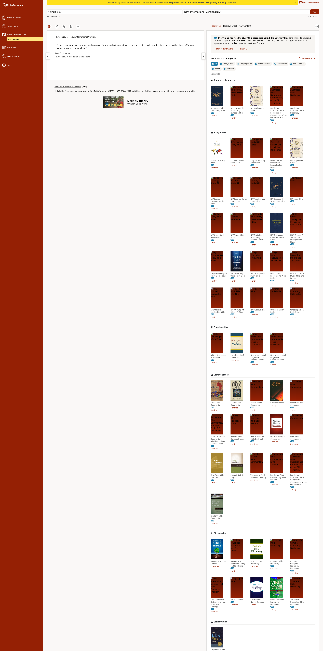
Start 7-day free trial (225, 48)
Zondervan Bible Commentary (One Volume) (278, 477)
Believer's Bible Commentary (256, 404)
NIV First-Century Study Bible (257, 200)
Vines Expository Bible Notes (297, 311)
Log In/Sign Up (311, 2)
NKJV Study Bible (257, 310)
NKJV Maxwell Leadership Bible (218, 311)
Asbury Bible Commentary (236, 404)
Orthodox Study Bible (277, 311)
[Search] (314, 11)
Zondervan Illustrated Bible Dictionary (297, 110)
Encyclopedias (221, 327)
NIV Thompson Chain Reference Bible (277, 237)
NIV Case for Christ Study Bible (239, 200)
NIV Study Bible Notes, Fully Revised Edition (237, 110)
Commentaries (221, 374)
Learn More (245, 48)
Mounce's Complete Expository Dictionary (294, 564)
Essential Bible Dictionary (276, 562)
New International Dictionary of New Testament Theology (218, 603)
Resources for (223, 58)
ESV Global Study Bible (218, 161)
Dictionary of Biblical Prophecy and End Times (238, 563)
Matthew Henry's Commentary (277, 437)
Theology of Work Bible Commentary (258, 476)
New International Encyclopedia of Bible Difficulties (278, 357)
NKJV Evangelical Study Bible (257, 274)
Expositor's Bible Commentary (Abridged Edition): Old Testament (218, 440)
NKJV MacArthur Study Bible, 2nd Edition (297, 275)
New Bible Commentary (295, 437)
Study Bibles (220, 132)
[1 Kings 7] (48, 56)
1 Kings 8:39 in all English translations (72, 56)
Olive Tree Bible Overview (217, 476)
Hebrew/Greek (230, 25)
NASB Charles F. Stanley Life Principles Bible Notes (277, 164)
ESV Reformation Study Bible (238, 161)
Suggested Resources (224, 80)
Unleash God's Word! (137, 103)
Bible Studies (220, 621)
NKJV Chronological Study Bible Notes (219, 274)
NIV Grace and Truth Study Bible (218, 109)
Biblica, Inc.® (140, 91)
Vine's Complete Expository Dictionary (277, 602)
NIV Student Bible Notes (238, 236)
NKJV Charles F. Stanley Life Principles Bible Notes (296, 238)
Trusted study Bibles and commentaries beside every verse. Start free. (172, 2)
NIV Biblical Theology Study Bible (217, 201)
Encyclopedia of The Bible (237, 356)
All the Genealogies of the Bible (219, 356)
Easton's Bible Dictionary (256, 562)
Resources (216, 25)
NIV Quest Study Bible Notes (217, 236)
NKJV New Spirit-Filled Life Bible (238, 311)
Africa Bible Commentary (216, 404)
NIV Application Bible (257, 109)
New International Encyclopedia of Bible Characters (258, 357)
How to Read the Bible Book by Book (258, 437)
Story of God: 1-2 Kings (238, 476)
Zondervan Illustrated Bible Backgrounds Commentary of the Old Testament (278, 113)
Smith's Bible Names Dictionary (257, 601)
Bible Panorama (277, 403)
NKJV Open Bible (238, 600)
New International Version (68, 86)
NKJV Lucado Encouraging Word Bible (278, 275)
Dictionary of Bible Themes (218, 562)
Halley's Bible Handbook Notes (238, 437)
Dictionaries (220, 533)
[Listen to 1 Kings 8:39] (78, 27)
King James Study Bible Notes (257, 161)
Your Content (244, 25)
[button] (308, 2)
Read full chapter (63, 53)
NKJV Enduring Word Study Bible (238, 274)
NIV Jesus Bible (296, 199)
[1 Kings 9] (203, 56)
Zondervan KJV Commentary (217, 517)
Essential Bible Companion (296, 404)
